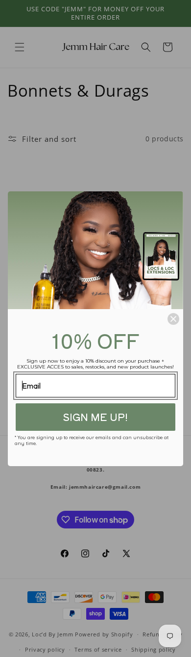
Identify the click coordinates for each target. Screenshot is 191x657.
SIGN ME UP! (95, 417)
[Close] (173, 319)
